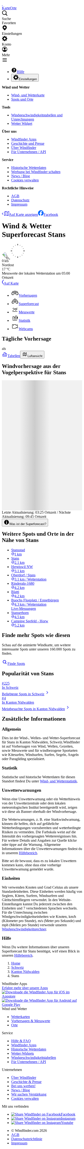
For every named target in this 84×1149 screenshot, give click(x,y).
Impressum (19, 204)
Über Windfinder (23, 148)
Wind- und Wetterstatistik (58, 781)
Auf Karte (11, 283)
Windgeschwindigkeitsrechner (24, 929)
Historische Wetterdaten (28, 168)
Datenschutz (20, 200)
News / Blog (20, 176)
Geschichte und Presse (27, 143)
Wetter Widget (21, 123)
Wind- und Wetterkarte (28, 95)
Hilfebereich (28, 853)
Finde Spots (16, 664)
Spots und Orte (22, 99)
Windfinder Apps (23, 139)
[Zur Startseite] (2, 4)
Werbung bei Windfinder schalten (35, 172)
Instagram (68, 1118)
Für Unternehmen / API (28, 152)
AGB (15, 196)
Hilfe (20, 72)
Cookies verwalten (25, 180)
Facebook (51, 215)
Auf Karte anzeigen (23, 215)
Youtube (67, 1123)
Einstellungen (28, 79)
